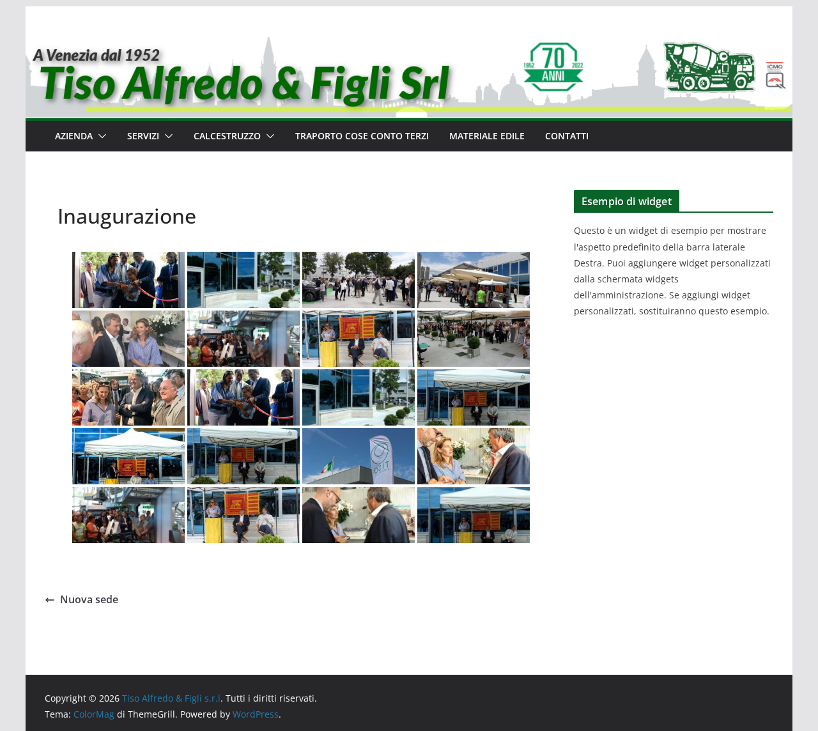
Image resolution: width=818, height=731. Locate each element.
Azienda (74, 136)
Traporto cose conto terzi (362, 136)
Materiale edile (487, 136)
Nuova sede (89, 599)
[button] (100, 136)
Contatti (567, 136)
